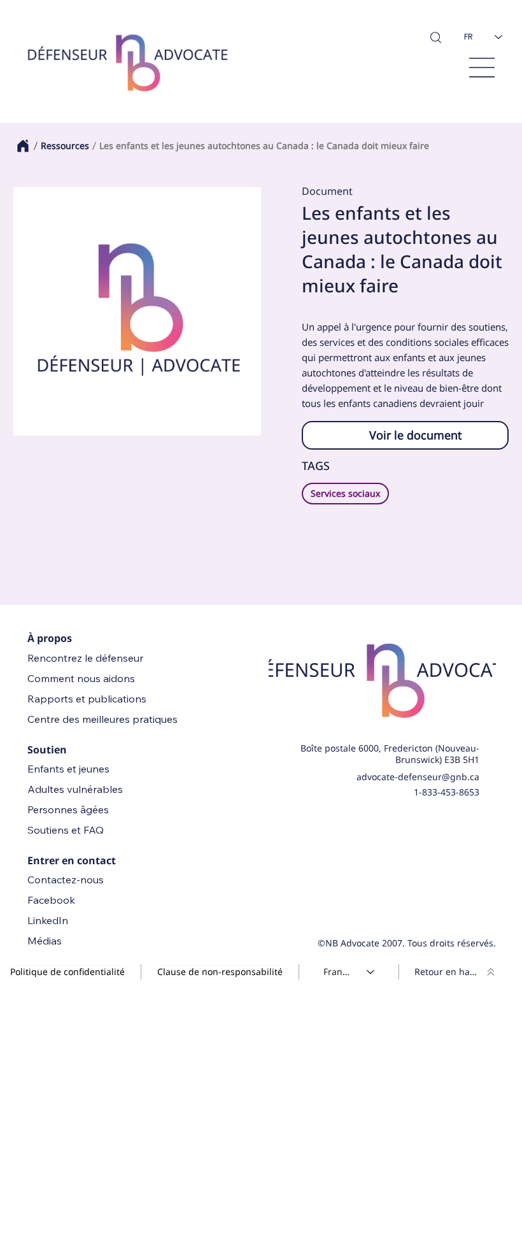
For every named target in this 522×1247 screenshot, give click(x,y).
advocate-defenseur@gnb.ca (417, 777)
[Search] (435, 37)
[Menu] (482, 67)
